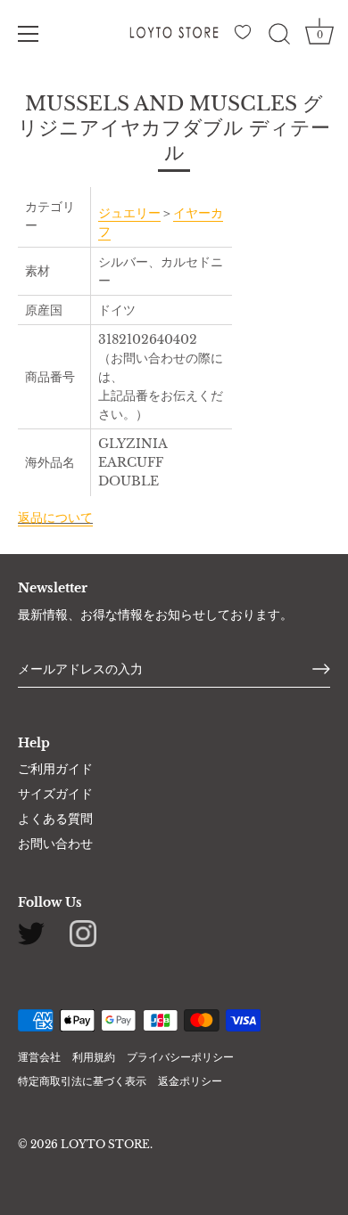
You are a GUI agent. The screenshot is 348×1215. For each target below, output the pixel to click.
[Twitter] (31, 933)
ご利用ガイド (55, 769)
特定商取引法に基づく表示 (82, 1081)
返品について (55, 518)
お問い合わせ (55, 844)
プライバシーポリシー (180, 1057)
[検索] (279, 36)
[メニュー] (28, 33)
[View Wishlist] (245, 37)
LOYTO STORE (105, 1144)
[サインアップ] (321, 669)
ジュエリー (129, 213)
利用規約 (93, 1057)
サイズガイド (55, 794)
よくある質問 (55, 819)
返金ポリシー (190, 1081)
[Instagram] (83, 933)
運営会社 (39, 1057)
